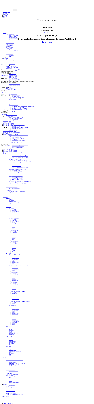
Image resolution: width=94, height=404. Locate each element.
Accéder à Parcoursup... (5, 75)
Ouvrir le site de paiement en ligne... (7, 101)
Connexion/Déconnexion (8, 403)
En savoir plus (47, 32)
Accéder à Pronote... (4, 114)
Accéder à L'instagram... (5, 92)
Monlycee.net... (3, 61)
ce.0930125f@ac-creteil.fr (8, 145)
